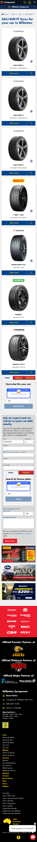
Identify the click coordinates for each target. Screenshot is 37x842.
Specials (5, 773)
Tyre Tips (5, 748)
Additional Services (8, 771)
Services (5, 758)
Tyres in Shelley (7, 806)
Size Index (5, 793)
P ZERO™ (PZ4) (18, 215)
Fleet (4, 781)
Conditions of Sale (26, 832)
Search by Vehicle (8, 737)
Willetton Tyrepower (20, 7)
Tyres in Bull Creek (8, 796)
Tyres (4, 735)
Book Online (7, 778)
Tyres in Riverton (7, 801)
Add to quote (14, 73)
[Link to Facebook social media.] (18, 837)
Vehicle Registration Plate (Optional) (11, 510)
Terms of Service (26, 534)
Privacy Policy (12, 534)
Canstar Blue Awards (9, 808)
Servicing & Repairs (9, 763)
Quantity (27, 439)
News (4, 784)
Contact (5, 776)
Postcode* (6, 465)
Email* (5, 459)
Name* (5, 446)
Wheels (5, 750)
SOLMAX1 (18, 314)
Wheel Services (7, 768)
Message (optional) (9, 517)
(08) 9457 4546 (12, 704)
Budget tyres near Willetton (11, 811)
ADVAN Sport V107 (18, 265)
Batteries (5, 760)
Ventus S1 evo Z (18, 364)
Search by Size (7, 740)
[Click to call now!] (25, 2)
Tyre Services (6, 765)
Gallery (5, 786)
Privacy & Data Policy (14, 832)
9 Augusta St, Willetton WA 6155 (19, 700)
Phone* (14, 452)
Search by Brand (8, 743)
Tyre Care (5, 745)
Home (5, 14)
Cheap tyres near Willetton (11, 813)
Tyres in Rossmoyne (8, 803)
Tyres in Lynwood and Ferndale (12, 798)
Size (4, 439)
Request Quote (10, 541)
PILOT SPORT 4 (18, 65)
